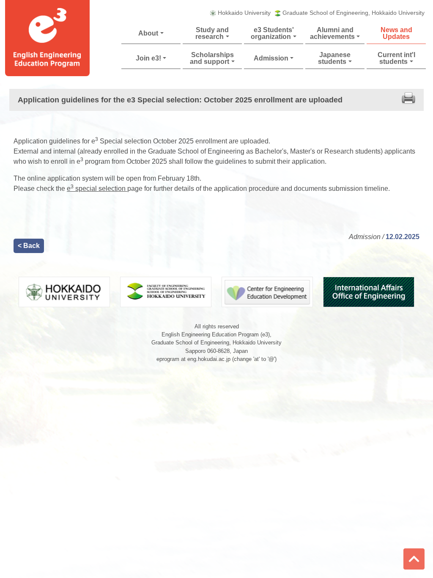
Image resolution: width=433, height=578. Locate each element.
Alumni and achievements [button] (332, 33)
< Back (29, 245)
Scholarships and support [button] (211, 58)
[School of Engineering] (165, 291)
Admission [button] (271, 58)
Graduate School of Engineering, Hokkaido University (353, 12)
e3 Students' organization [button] (272, 33)
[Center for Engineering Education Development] (267, 291)
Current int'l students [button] (396, 58)
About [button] (148, 33)
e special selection (97, 188)
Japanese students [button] (334, 58)
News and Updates (396, 33)
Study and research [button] (212, 33)
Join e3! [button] (148, 58)
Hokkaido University (244, 12)
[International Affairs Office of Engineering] (368, 291)
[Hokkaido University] (64, 291)
